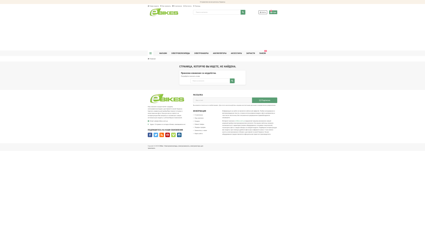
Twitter (156, 135)
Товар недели (153, 6)
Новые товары (199, 124)
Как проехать (165, 6)
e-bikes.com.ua (240, 121)
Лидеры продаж (200, 127)
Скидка (197, 121)
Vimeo (173, 135)
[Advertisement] (212, 33)
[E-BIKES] (164, 12)
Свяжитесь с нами (201, 130)
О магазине (178, 6)
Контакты (188, 6)
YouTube (167, 135)
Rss (161, 135)
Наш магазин (199, 118)
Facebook (150, 135)
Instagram (179, 135)
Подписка (265, 100)
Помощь (196, 6)
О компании (199, 115)
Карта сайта (199, 133)
